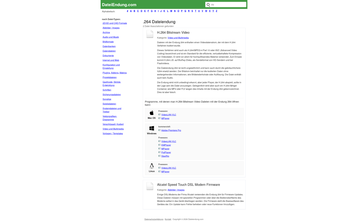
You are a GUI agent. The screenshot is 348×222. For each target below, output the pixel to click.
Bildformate (108, 41)
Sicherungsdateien (112, 94)
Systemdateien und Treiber (112, 110)
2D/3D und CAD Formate (115, 23)
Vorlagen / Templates (113, 133)
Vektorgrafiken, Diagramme (110, 118)
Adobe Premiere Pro (171, 130)
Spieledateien (109, 103)
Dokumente (108, 55)
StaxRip (165, 156)
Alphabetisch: (108, 11)
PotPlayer (166, 152)
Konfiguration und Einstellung (111, 66)
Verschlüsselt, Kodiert (113, 124)
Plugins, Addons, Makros (115, 72)
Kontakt (168, 219)
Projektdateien (110, 77)
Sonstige (107, 99)
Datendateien (109, 50)
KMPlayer (166, 145)
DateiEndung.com (119, 4)
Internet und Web (111, 60)
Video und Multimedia (113, 128)
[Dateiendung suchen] (208, 4)
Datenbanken (109, 46)
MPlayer (165, 118)
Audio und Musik (111, 37)
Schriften (107, 89)
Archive (106, 32)
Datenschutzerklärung (154, 219)
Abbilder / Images (111, 27)
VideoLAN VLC (168, 114)
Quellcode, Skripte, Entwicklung (112, 83)
